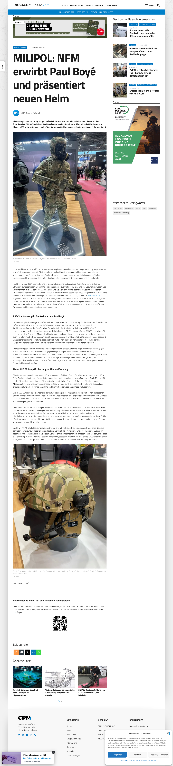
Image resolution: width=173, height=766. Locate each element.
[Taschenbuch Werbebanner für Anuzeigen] (60, 37)
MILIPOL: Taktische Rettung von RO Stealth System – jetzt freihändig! (58, 692)
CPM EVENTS (103, 730)
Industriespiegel (73, 755)
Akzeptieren (117, 754)
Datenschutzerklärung (140, 760)
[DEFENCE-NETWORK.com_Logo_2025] (32, 5)
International (72, 742)
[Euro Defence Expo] (136, 165)
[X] (23, 735)
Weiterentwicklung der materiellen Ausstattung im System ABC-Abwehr (27, 692)
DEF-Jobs (70, 751)
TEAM (100, 734)
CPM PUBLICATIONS (106, 726)
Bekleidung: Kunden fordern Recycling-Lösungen (90, 691)
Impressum (152, 760)
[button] (168, 733)
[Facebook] (27, 735)
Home (69, 726)
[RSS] (35, 735)
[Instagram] (31, 735)
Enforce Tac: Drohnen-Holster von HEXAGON (144, 92)
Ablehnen (137, 754)
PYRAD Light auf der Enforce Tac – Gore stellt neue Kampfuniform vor (143, 73)
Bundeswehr (71, 734)
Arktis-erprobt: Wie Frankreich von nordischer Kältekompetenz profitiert (142, 33)
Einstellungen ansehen (159, 754)
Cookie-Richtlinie (126, 760)
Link (15, 612)
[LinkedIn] (19, 735)
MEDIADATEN (104, 738)
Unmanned (71, 747)
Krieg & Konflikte (73, 738)
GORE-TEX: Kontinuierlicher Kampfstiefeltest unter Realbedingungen (143, 51)
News (68, 730)
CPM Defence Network (30, 113)
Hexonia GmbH (94, 295)
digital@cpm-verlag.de (27, 730)
